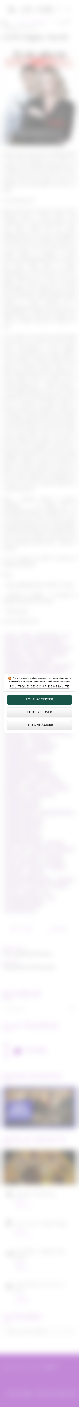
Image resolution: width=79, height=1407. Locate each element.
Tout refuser (39, 712)
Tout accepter (39, 699)
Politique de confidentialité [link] (39, 686)
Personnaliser (39, 724)
